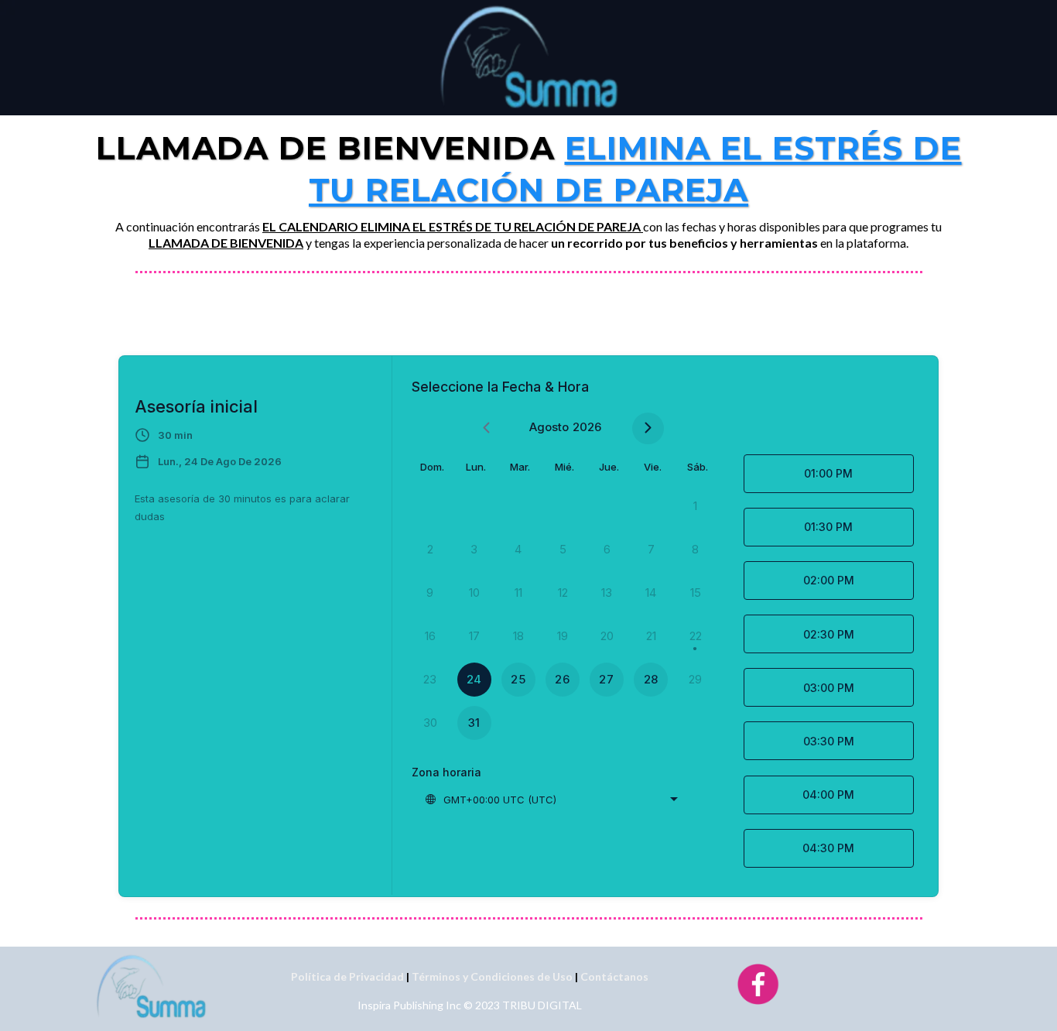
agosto (549, 427)
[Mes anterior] (486, 428)
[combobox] (551, 799)
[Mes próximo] (648, 428)
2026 (587, 427)
